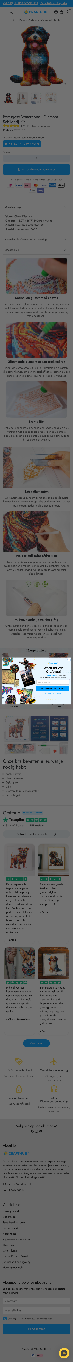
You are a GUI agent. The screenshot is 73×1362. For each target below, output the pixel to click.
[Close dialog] (69, 659)
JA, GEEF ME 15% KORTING (52, 688)
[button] (64, 1353)
